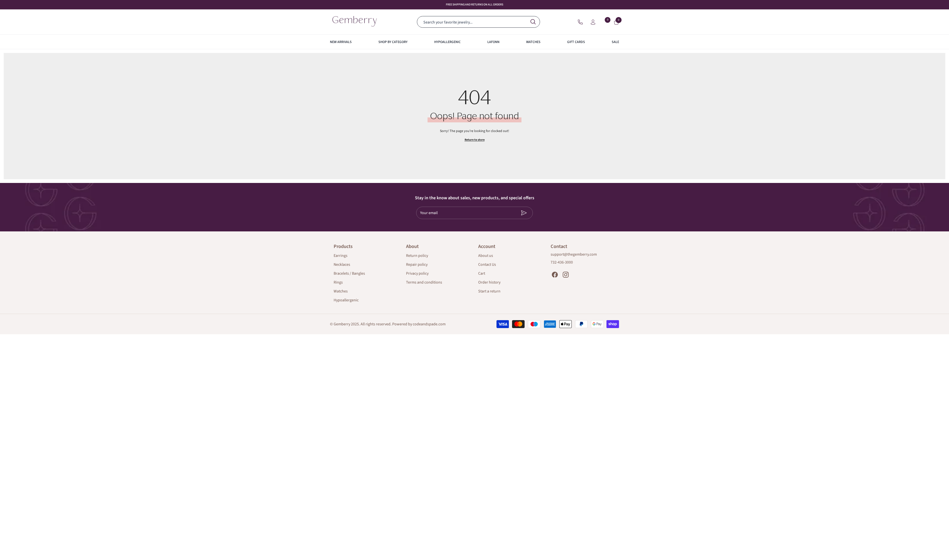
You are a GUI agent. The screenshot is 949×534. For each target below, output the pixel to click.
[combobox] (473, 21)
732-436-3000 (562, 262)
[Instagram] (565, 274)
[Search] (478, 21)
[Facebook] (555, 274)
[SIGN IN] (593, 22)
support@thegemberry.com (574, 254)
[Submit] (518, 213)
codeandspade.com (429, 324)
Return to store (475, 140)
